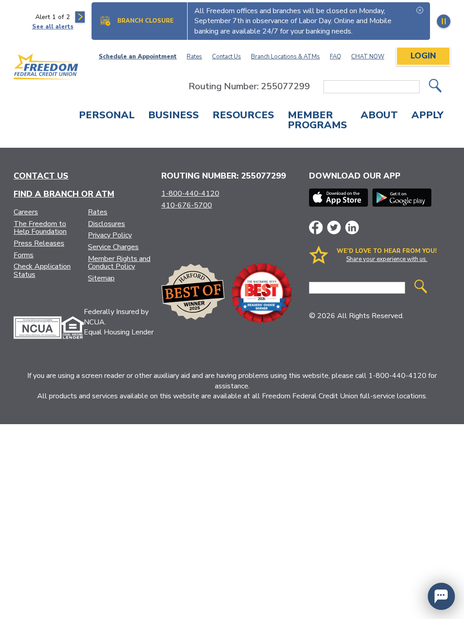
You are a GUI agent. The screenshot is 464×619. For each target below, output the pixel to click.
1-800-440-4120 (190, 193)
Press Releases (39, 243)
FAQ (335, 57)
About (379, 116)
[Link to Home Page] (46, 67)
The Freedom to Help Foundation (40, 228)
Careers (26, 212)
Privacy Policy (110, 235)
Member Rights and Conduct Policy (119, 263)
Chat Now (367, 57)
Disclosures (106, 224)
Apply (427, 116)
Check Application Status (42, 270)
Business (173, 116)
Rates (194, 57)
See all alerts (52, 27)
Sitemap (101, 278)
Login (423, 55)
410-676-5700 (186, 205)
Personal (107, 116)
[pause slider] (443, 21)
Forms (24, 255)
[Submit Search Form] (435, 87)
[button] (441, 596)
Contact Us (226, 57)
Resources (243, 116)
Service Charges (113, 247)
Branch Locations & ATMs (285, 57)
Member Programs (317, 121)
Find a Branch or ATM (64, 194)
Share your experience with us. (386, 259)
